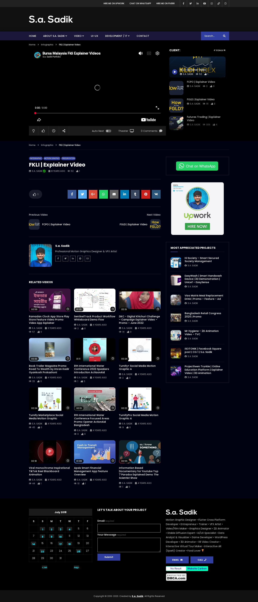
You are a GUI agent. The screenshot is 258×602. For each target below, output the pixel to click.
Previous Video (38, 215)
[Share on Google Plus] (93, 194)
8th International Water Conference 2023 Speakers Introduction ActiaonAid (91, 369)
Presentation (68, 158)
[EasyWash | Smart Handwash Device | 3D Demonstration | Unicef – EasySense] (176, 280)
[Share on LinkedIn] (124, 194)
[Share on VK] (156, 194)
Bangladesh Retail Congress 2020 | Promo (203, 315)
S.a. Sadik (195, 86)
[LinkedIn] (197, 3)
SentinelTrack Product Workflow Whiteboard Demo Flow (94, 318)
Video (78, 36)
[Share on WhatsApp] (103, 194)
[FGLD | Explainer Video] (176, 106)
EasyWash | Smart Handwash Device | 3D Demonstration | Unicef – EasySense (203, 279)
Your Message (111, 534)
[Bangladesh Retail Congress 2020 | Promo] (176, 317)
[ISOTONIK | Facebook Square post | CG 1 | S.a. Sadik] (176, 353)
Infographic (47, 44)
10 (60, 536)
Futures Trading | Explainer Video (204, 118)
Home (32, 36)
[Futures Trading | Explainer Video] (176, 123)
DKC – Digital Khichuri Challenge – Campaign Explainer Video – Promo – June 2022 (139, 320)
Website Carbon (197, 568)
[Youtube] (204, 3)
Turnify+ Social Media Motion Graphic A (137, 367)
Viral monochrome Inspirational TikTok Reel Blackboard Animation (49, 471)
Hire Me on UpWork (114, 3)
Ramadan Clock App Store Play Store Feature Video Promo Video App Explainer (49, 320)
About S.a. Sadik (54, 36)
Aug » (76, 567)
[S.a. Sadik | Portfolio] (51, 19)
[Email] (87, 258)
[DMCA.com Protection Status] (197, 577)
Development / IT (116, 36)
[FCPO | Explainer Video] (176, 88)
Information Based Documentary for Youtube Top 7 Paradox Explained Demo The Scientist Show (138, 473)
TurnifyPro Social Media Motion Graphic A (138, 416)
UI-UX (94, 36)
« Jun (44, 567)
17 (60, 543)
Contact (143, 36)
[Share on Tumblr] (135, 194)
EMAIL (176, 559)
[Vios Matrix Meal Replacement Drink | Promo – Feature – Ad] (176, 300)
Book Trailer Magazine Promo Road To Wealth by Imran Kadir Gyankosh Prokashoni (49, 369)
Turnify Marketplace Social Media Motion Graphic (46, 416)
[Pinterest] (80, 258)
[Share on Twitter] (82, 194)
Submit (108, 557)
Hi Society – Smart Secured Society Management (202, 259)
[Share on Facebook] (72, 194)
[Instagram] (211, 3)
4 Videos (219, 50)
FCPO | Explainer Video (201, 82)
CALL (201, 559)
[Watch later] (225, 3)
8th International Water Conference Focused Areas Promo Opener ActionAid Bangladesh (91, 420)
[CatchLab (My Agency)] (218, 3)
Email (105, 521)
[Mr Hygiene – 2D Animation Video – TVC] (176, 335)
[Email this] (114, 194)
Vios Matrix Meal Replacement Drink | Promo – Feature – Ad (204, 297)
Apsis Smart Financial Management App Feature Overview (91, 471)
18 (69, 543)
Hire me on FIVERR (165, 3)
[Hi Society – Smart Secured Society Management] (176, 262)
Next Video (154, 215)
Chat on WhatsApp (140, 3)
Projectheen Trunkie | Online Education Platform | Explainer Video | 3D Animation (204, 370)
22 (42, 551)
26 (78, 551)
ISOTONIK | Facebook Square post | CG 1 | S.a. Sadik (203, 350)
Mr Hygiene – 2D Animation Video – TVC (202, 332)
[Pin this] (145, 194)
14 (33, 543)
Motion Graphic (51, 158)
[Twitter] (190, 3)
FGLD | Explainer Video (201, 99)
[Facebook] (183, 3)
